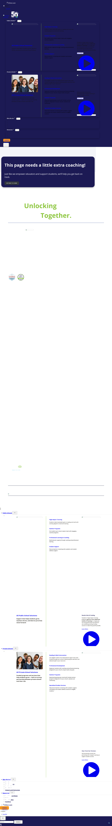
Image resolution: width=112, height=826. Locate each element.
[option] (52, 9)
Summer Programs (50, 36)
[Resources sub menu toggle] (17, 130)
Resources (6, 793)
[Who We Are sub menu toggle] (18, 119)
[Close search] (3, 818)
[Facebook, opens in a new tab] (31, 371)
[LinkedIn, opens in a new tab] (31, 412)
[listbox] (51, 7)
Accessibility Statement (80, 504)
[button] (109, 823)
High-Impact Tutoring (51, 27)
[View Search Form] (6, 145)
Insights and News (13, 132)
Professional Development (52, 88)
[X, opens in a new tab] (31, 461)
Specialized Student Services (53, 108)
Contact (7, 142)
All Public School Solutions (22, 45)
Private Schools (8, 648)
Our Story (11, 120)
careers (5, 808)
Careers (7, 140)
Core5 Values (12, 126)
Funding (10, 137)
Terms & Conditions (99, 504)
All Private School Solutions (22, 95)
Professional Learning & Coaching (54, 45)
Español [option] (8, 8)
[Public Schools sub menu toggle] (19, 21)
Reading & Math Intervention (53, 78)
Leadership (11, 124)
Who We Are (7, 779)
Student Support (49, 54)
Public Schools (7, 513)
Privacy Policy (90, 504)
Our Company (12, 122)
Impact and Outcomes (14, 127)
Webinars (11, 134)
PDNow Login (12, 3)
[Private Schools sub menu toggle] (20, 72)
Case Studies (12, 135)
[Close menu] (0, 509)
